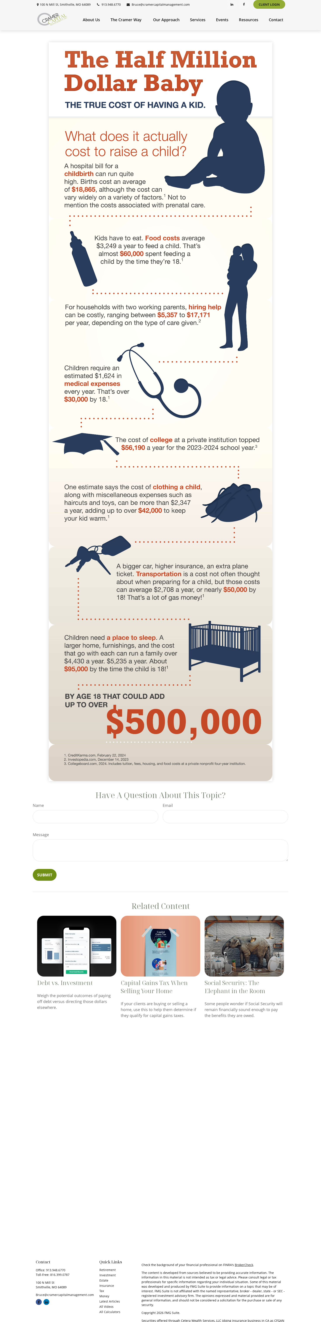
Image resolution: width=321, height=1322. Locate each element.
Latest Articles (109, 1301)
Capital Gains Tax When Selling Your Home (154, 987)
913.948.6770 (111, 4)
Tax (101, 1291)
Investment (107, 1275)
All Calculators (109, 1312)
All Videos (106, 1307)
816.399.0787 (59, 1275)
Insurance (106, 1286)
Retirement (107, 1270)
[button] (91, 19)
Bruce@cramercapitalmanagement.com (161, 4)
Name (38, 805)
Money (104, 1296)
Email (168, 805)
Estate (103, 1280)
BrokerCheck (244, 1265)
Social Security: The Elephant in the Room (235, 987)
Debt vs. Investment (65, 983)
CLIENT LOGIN (269, 4)
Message (41, 834)
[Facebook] (244, 4)
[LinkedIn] (232, 4)
